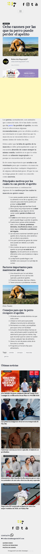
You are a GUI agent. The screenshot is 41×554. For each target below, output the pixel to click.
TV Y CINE (6, 399)
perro (10, 125)
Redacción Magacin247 (19, 59)
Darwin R (30, 551)
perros (6, 356)
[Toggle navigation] (20, 11)
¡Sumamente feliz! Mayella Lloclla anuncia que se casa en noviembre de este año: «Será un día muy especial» (20, 479)
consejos (20, 352)
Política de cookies (9, 547)
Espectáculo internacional (11, 484)
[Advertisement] (20, 98)
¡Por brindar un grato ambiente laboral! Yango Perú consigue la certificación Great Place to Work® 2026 (20, 394)
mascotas (29, 352)
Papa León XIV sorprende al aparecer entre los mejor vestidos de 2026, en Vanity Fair (18, 507)
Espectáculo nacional (10, 456)
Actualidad (7, 371)
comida (11, 352)
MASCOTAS (6, 23)
